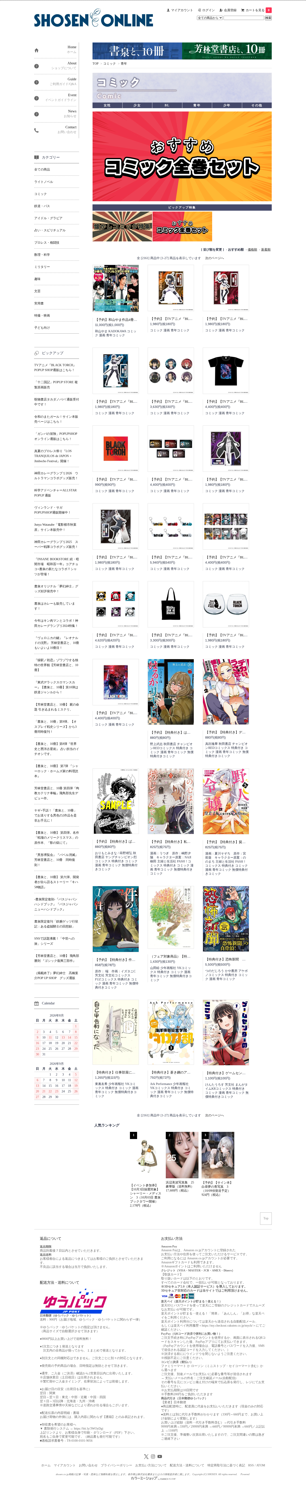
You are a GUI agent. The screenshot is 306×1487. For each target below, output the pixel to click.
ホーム (46, 1465)
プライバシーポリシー (116, 1465)
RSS (251, 1465)
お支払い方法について (151, 1465)
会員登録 (230, 10)
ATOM (260, 1465)
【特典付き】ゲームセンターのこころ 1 (236, 1073)
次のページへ (214, 258)
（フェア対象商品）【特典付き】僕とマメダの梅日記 (190, 956)
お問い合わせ (88, 1465)
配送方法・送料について (187, 1465)
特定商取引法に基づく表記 (226, 1465)
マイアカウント (182, 10)
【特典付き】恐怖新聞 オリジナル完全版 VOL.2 (243, 959)
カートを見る (257, 10)
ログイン (208, 10)
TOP (95, 63)
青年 (124, 63)
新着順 (266, 249)
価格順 (252, 249)
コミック (109, 63)
